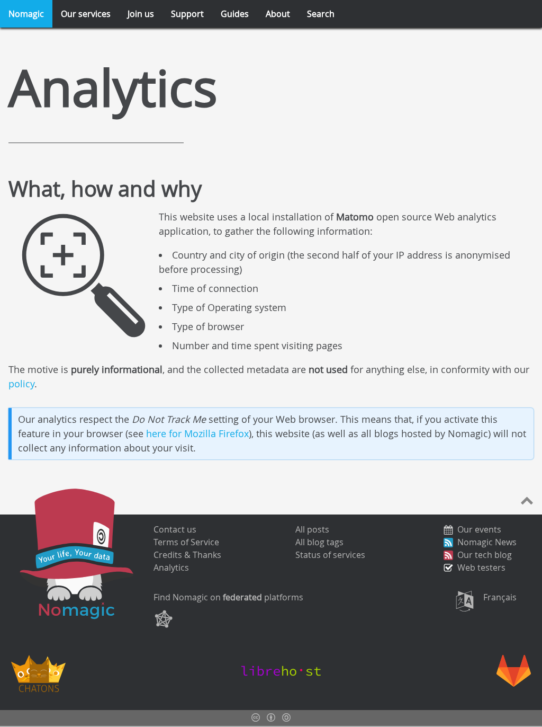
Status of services (330, 555)
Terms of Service (186, 542)
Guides (235, 14)
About (278, 14)
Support (187, 14)
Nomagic (26, 14)
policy (21, 383)
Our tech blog (484, 555)
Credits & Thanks (187, 555)
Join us (141, 14)
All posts (312, 529)
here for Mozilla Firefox (197, 433)
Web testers (481, 567)
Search (321, 14)
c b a (271, 717)
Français (500, 597)
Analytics (171, 567)
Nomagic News (487, 542)
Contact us (174, 529)
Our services (86, 14)
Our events (479, 529)
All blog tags (319, 542)
